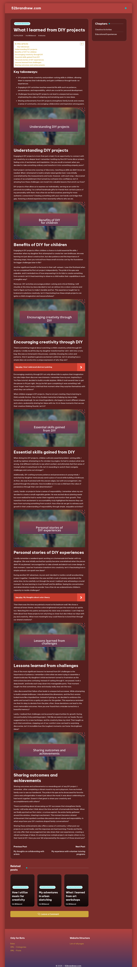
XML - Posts (15, 950)
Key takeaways (23, 47)
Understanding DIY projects (26, 49)
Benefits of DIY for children (26, 52)
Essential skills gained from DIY (27, 57)
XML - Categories (18, 947)
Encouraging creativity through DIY (29, 55)
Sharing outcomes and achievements (30, 65)
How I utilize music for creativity (20, 896)
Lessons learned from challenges (28, 62)
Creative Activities (22, 23)
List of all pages (77, 943)
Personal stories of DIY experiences (29, 60)
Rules (12, 943)
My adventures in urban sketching (48, 896)
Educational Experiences (106, 34)
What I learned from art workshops (75, 896)
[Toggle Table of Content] (81, 44)
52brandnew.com (26, 8)
